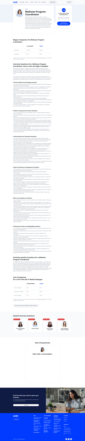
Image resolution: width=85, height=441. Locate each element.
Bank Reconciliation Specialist (57, 429)
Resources (44, 2)
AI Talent (31, 2)
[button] (27, 2)
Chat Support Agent (47, 420)
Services (65, 417)
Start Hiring (26, 405)
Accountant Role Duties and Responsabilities (37, 421)
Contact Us (69, 2)
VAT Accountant (57, 421)
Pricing (35, 2)
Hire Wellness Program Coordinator (64, 23)
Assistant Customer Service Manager (47, 422)
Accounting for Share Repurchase (37, 427)
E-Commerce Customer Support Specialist (47, 425)
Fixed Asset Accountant (46, 418)
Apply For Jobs (52, 2)
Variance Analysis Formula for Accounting (37, 429)
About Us (65, 419)
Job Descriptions (47, 415)
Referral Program (67, 431)
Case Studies (22, 2)
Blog (35, 415)
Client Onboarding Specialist (57, 426)
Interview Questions (67, 429)
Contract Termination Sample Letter (37, 418)
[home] (15, 2)
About (39, 2)
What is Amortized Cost (37, 424)
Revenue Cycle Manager (56, 424)
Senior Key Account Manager (47, 428)
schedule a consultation (41, 299)
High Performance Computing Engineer (57, 419)
